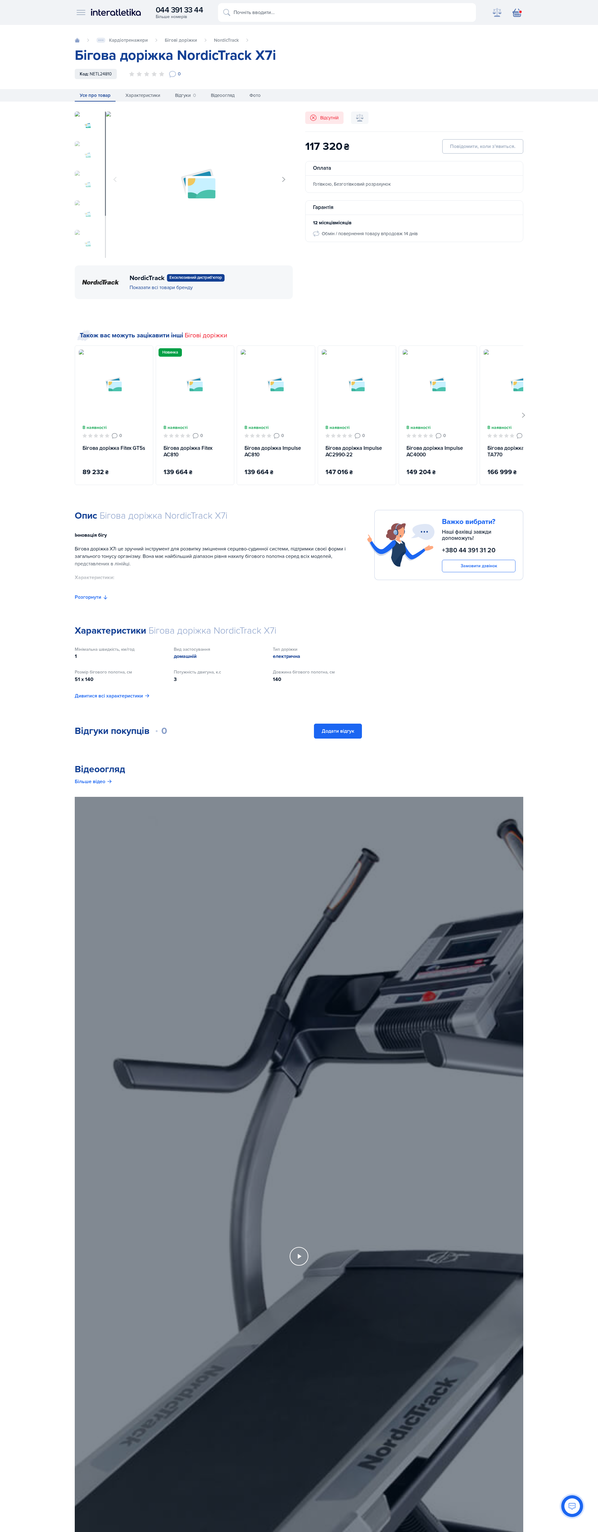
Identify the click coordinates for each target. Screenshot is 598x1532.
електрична (286, 656)
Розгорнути (88, 597)
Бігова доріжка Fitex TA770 (511, 451)
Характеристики (143, 95)
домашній (185, 656)
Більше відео (90, 781)
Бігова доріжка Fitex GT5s (114, 448)
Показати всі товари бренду (161, 287)
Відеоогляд (223, 95)
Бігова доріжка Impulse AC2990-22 (353, 451)
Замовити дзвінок (479, 565)
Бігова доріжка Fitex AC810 (188, 451)
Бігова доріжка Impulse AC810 (272, 451)
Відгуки (185, 95)
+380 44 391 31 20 (469, 550)
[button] (284, 179)
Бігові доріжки (206, 335)
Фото (255, 95)
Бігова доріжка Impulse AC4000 (434, 451)
